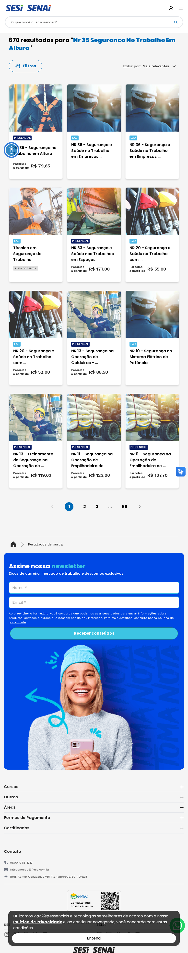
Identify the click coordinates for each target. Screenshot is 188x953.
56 (124, 507)
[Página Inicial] (14, 544)
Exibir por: (132, 66)
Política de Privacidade (37, 922)
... (110, 507)
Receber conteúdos (94, 633)
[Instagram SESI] (7, 934)
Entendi (94, 938)
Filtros (29, 66)
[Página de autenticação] (171, 8)
